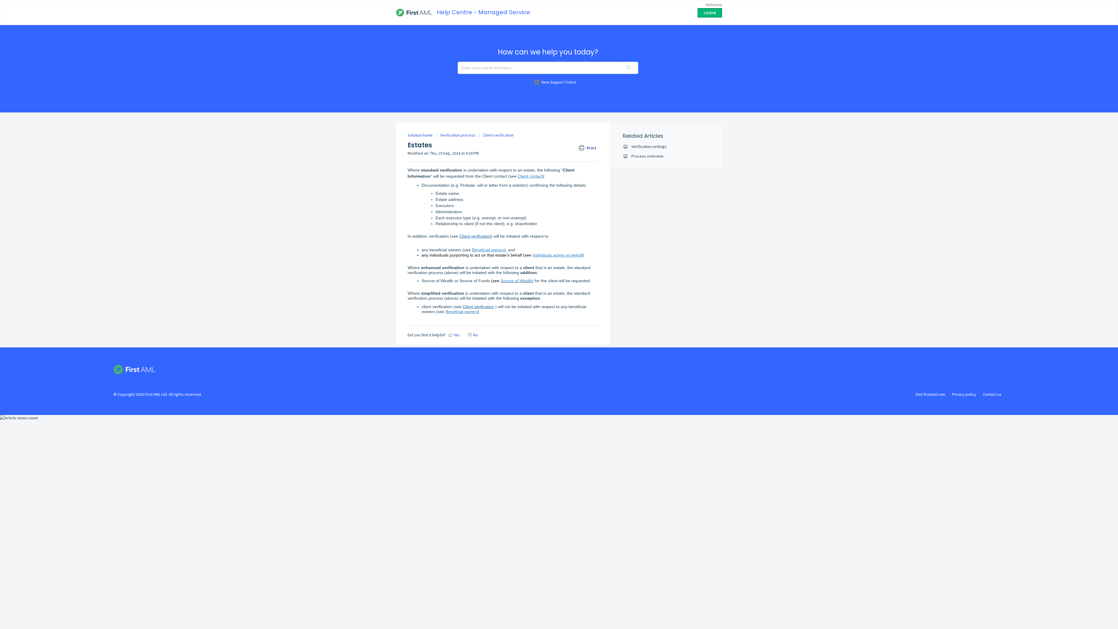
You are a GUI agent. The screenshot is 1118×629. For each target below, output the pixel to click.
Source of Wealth (516, 280)
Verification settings (649, 146)
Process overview (647, 156)
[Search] (629, 68)
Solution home (421, 135)
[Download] (548, 244)
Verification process (457, 135)
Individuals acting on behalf (558, 255)
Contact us (992, 394)
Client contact (530, 176)
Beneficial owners (488, 250)
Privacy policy (964, 394)
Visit (930, 394)
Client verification (498, 135)
